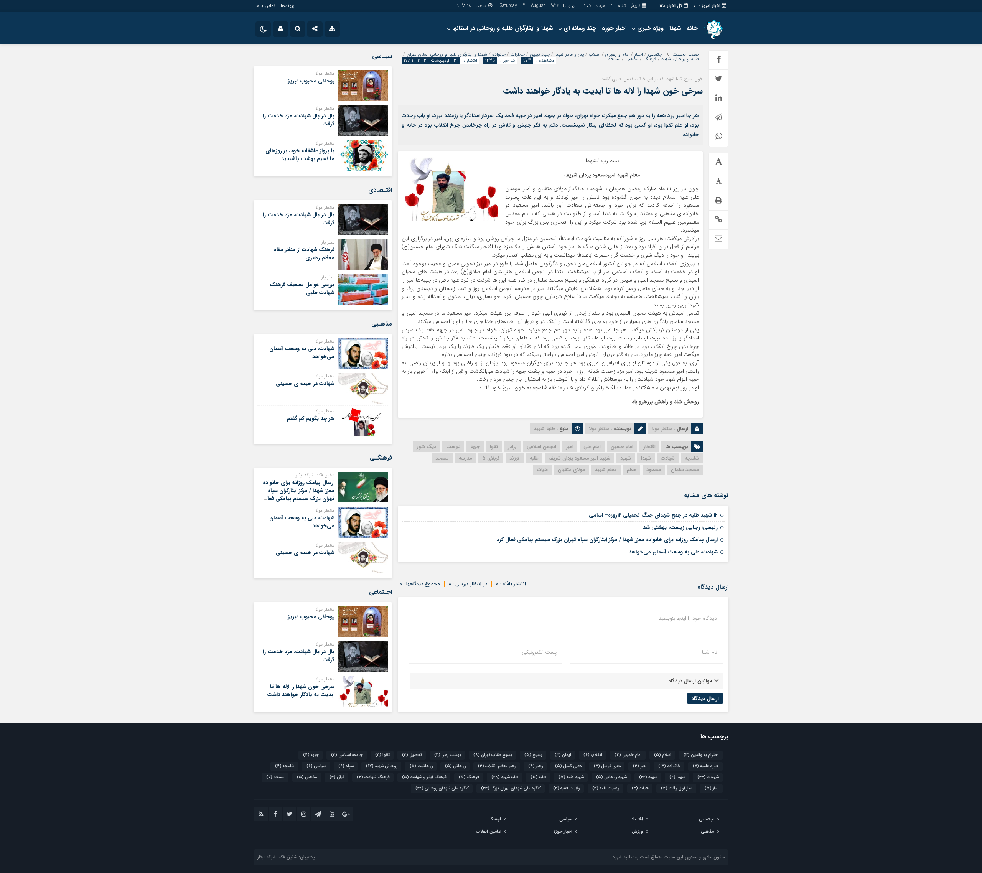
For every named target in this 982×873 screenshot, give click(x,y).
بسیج (533, 755)
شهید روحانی (611, 777)
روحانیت (421, 766)
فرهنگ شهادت (373, 777)
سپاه (346, 766)
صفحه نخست (685, 54)
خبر (639, 766)
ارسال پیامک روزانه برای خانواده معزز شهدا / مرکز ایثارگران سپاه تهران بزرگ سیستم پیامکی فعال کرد (607, 539)
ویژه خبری (650, 28)
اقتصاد (637, 819)
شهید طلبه (571, 777)
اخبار (638, 54)
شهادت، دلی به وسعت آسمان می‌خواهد (673, 552)
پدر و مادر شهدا (569, 54)
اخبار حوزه (614, 28)
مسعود (653, 470)
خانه (692, 28)
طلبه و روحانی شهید (680, 59)
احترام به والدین (701, 755)
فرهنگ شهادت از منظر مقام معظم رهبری (303, 253)
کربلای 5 (490, 458)
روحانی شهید (381, 766)
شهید (625, 458)
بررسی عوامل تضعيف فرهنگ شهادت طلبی (302, 288)
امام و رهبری (617, 54)
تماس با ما (265, 5)
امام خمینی (628, 755)
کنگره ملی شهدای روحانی (442, 788)
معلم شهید (606, 470)
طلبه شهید (504, 777)
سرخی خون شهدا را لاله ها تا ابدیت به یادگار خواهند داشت (603, 90)
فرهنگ (649, 59)
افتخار (649, 447)
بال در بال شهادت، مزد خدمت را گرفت (298, 120)
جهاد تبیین (540, 54)
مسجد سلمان (685, 470)
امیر (569, 447)
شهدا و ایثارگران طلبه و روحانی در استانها (502, 28)
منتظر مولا (662, 429)
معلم (631, 470)
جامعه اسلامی (347, 755)
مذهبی (631, 59)
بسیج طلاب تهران (492, 755)
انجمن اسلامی (541, 447)
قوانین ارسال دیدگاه (690, 681)
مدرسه (465, 458)
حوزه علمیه (706, 766)
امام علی (592, 447)
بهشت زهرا (447, 755)
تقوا (494, 447)
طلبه (534, 458)
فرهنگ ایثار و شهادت (424, 777)
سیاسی (316, 766)
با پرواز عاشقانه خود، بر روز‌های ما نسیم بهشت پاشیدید (299, 155)
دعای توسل (607, 766)
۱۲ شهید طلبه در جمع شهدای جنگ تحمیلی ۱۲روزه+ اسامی (653, 515)
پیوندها (287, 5)
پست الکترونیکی (539, 652)
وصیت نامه (606, 788)
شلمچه (692, 458)
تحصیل (412, 755)
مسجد (614, 59)
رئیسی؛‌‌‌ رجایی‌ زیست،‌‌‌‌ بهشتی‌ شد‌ (680, 527)
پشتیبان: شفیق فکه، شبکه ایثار (286, 857)
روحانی (455, 766)
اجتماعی (655, 54)
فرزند (514, 458)
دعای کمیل (568, 766)
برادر (512, 447)
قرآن (337, 777)
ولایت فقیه (566, 788)
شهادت (668, 458)
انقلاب (594, 54)
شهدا (675, 28)
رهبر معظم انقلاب (497, 766)
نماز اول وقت (676, 788)
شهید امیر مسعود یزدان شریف (579, 458)
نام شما (709, 652)
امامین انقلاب (488, 831)
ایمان (563, 755)
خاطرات (518, 54)
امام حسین (622, 447)
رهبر (535, 766)
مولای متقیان (571, 470)
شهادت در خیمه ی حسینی (305, 383)
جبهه (475, 447)
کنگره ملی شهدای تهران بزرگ (511, 788)
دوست (453, 447)
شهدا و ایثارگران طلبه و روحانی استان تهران (447, 54)
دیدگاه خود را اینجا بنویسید (688, 618)
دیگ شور (426, 447)
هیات (542, 470)
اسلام (662, 755)
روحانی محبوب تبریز (311, 81)
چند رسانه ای (579, 28)
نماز (712, 788)
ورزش (637, 831)
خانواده (499, 54)
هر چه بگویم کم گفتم (310, 418)
